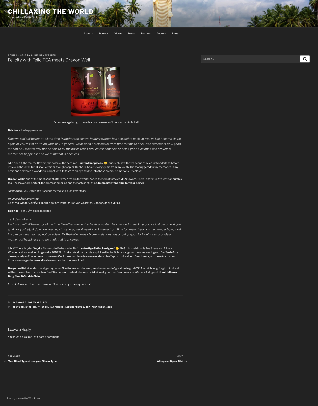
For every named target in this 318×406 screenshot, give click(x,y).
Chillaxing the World (51, 11)
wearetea (105, 122)
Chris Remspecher (43, 55)
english (31, 307)
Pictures (146, 33)
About (87, 33)
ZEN (45, 302)
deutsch (18, 307)
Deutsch (161, 33)
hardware (19, 302)
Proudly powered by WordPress (23, 398)
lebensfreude (74, 307)
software (35, 302)
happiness (57, 307)
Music (131, 33)
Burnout (103, 33)
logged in (29, 336)
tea (88, 307)
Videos (118, 33)
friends (43, 307)
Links (175, 33)
